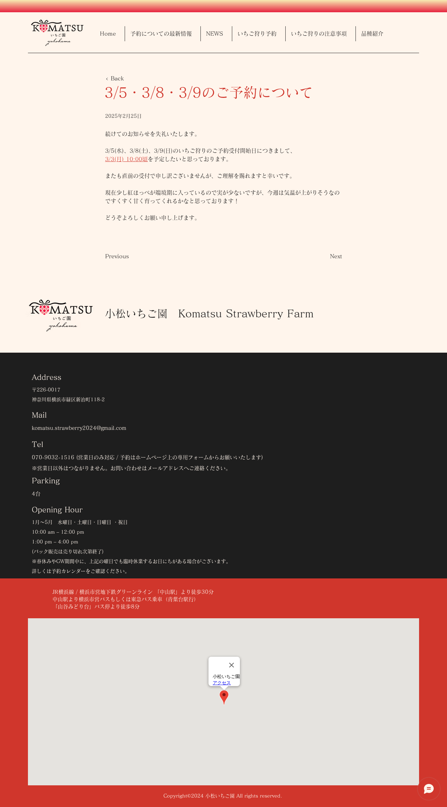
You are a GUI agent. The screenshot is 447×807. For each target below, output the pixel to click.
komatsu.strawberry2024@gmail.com (79, 428)
